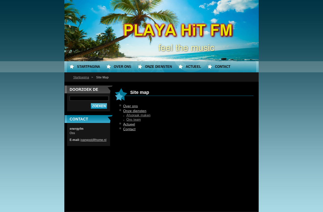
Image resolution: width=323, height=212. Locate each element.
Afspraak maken (138, 115)
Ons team (133, 119)
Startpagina (81, 77)
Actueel (129, 124)
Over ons (130, 106)
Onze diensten (134, 111)
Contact (129, 129)
